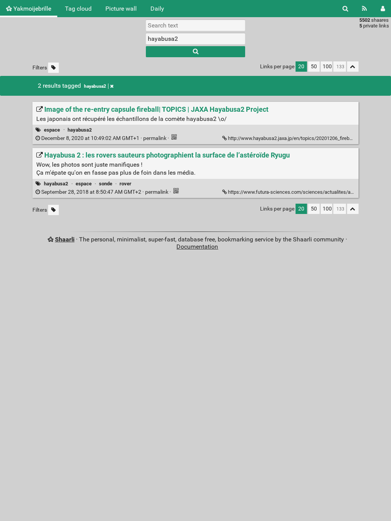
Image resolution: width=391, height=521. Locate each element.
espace (52, 130)
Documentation (197, 246)
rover (125, 184)
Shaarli (64, 239)
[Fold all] (353, 66)
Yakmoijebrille (31, 8)
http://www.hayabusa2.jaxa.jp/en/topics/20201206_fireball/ (292, 138)
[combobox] (195, 38)
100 (327, 66)
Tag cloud (78, 8)
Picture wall (121, 8)
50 (314, 66)
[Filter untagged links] (53, 68)
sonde (105, 184)
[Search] (345, 8)
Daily (157, 8)
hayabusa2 (95, 86)
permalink (104, 138)
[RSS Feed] (364, 8)
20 (301, 66)
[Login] (383, 8)
